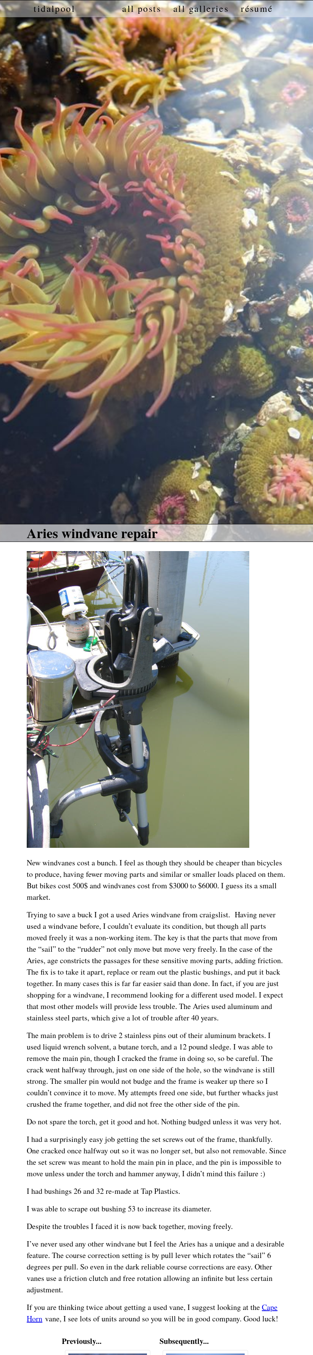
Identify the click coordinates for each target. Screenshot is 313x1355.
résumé (257, 8)
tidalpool (54, 8)
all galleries (201, 8)
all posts (141, 8)
